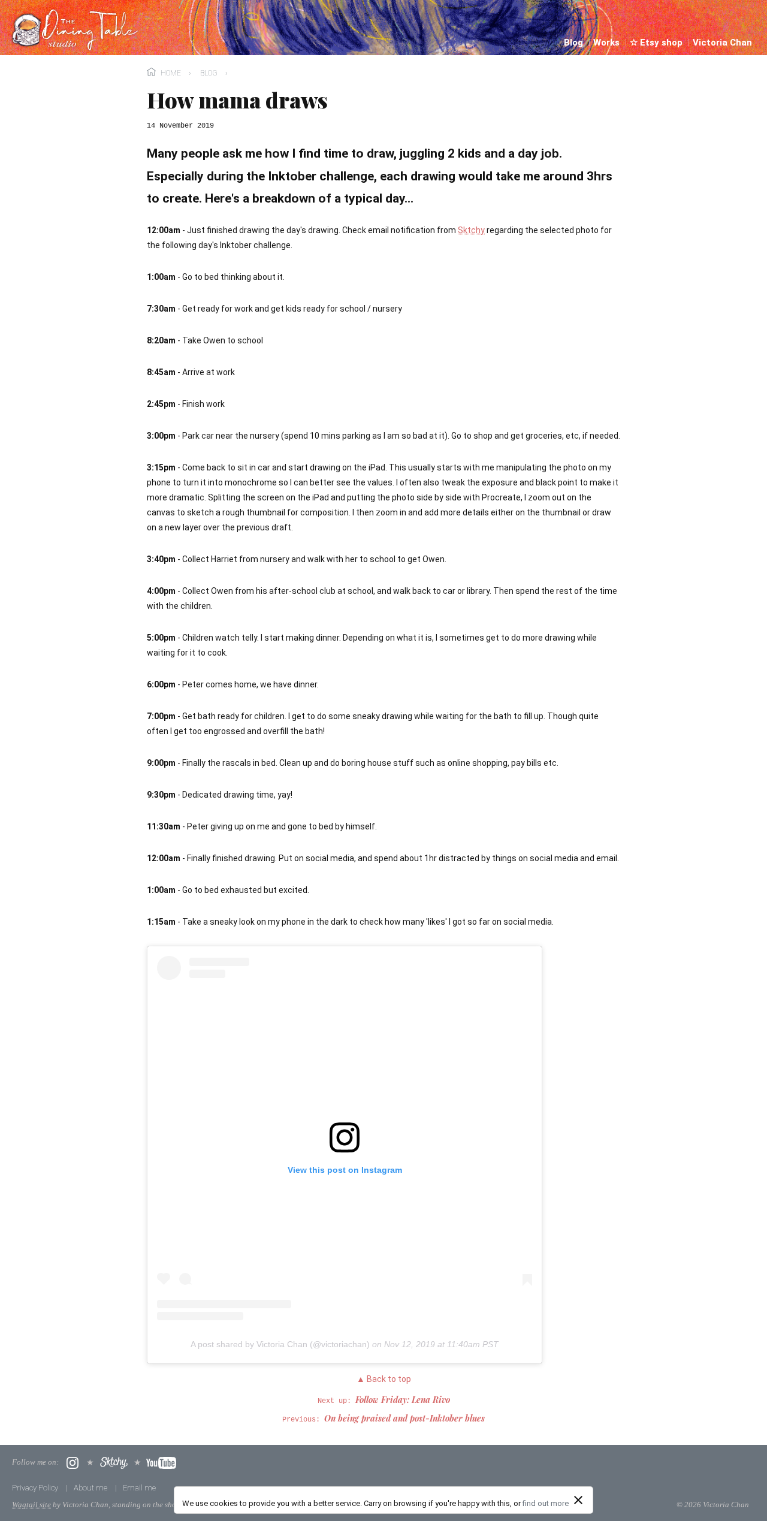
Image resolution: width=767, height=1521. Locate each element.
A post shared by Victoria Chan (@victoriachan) (280, 1344)
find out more (546, 1503)
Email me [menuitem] (139, 1487)
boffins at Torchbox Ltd (257, 1504)
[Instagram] (72, 1463)
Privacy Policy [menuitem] (36, 1487)
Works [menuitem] (607, 42)
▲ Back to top (384, 1379)
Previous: (383, 1420)
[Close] (578, 1500)
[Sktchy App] (114, 1463)
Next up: (384, 1401)
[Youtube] (161, 1463)
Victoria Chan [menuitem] (722, 42)
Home (171, 73)
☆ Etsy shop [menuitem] (657, 42)
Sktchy (471, 230)
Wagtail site (31, 1504)
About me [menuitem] (91, 1487)
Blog (209, 73)
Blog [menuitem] (574, 42)
